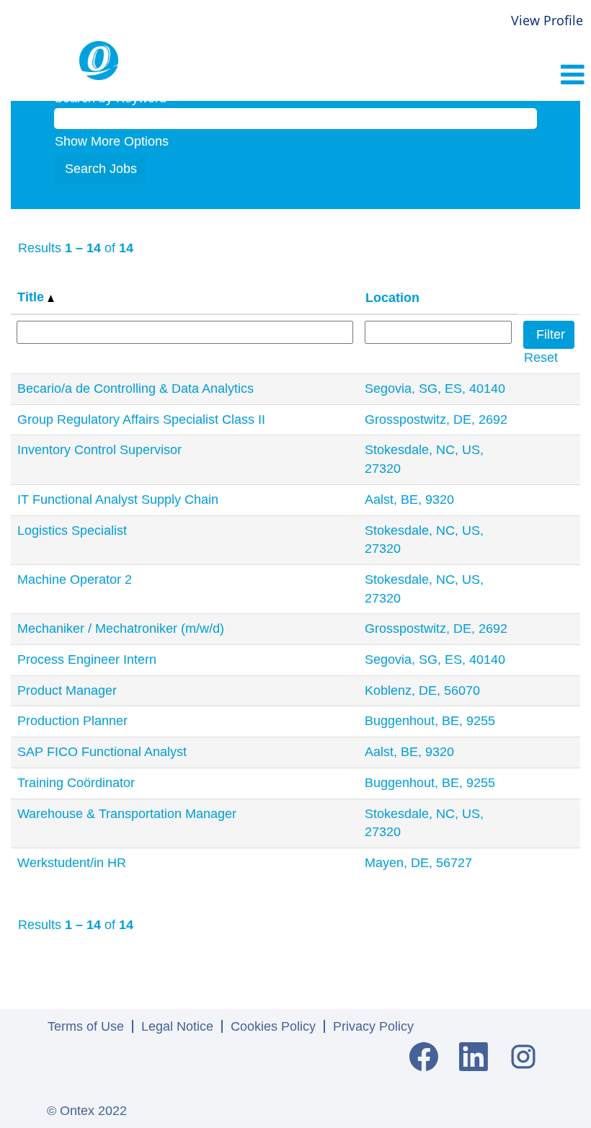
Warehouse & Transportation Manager (126, 814)
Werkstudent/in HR (71, 863)
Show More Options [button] (112, 141)
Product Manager (67, 690)
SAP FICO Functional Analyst (102, 752)
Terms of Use (86, 1026)
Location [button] (392, 297)
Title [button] (32, 297)
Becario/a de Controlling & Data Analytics (135, 388)
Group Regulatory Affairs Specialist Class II (141, 419)
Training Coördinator (76, 783)
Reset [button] (541, 357)
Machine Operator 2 (74, 579)
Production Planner (72, 721)
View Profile (547, 20)
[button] (492, 76)
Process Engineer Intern (86, 659)
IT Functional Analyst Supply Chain (117, 499)
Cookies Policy (273, 1026)
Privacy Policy (373, 1026)
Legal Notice (177, 1026)
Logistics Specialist (72, 530)
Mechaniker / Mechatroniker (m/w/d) (120, 628)
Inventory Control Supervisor (99, 450)
